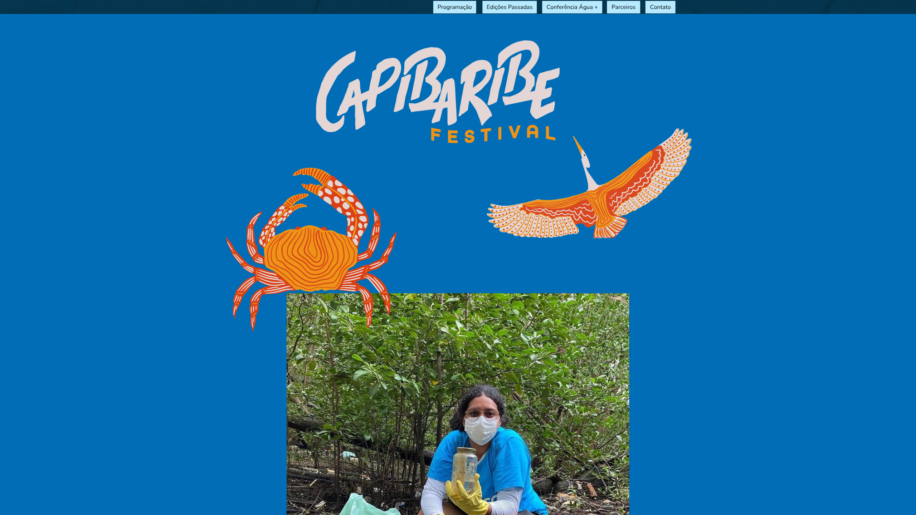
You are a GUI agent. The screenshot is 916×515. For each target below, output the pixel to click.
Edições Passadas (509, 7)
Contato (660, 7)
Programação (455, 7)
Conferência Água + (572, 7)
